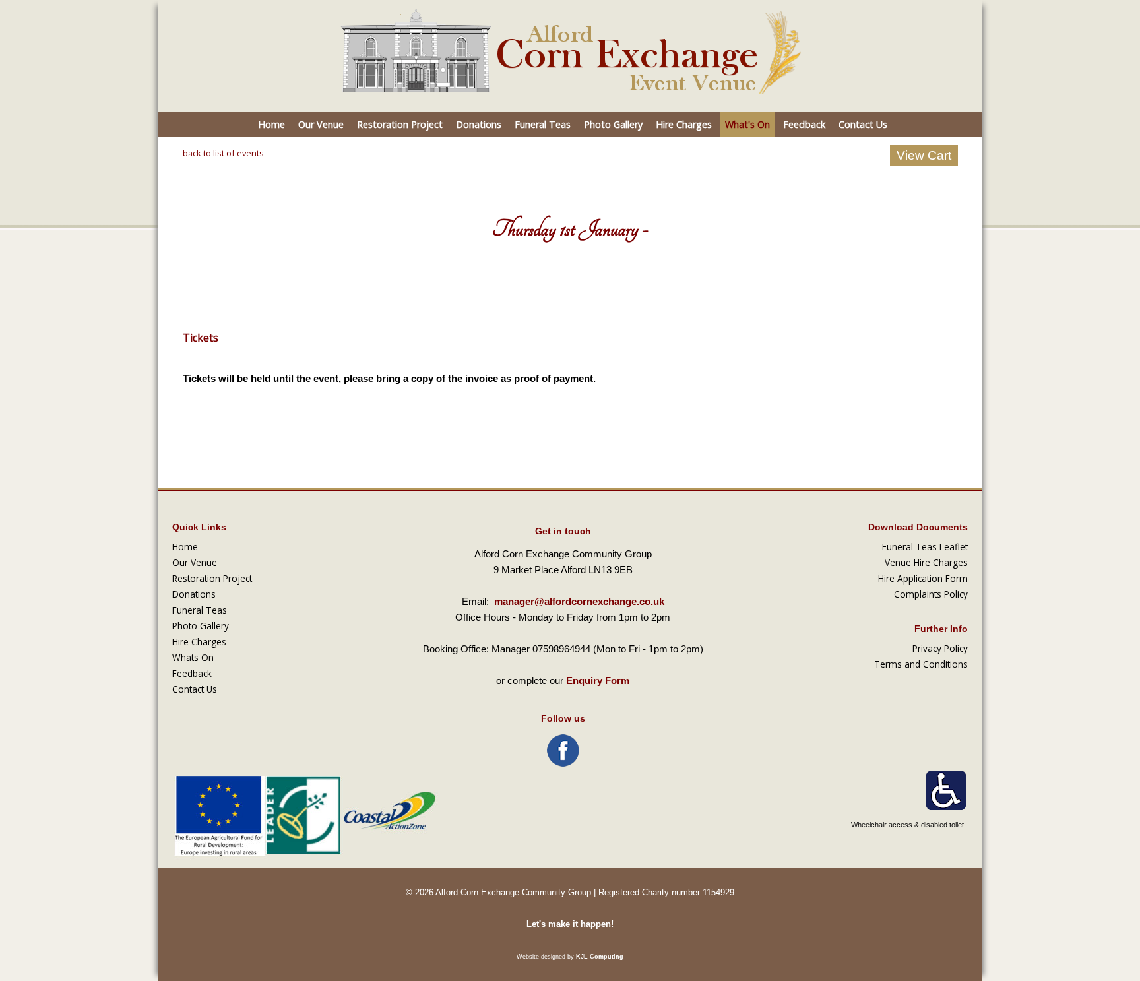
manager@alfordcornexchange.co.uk (579, 601)
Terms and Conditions (921, 664)
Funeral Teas (543, 124)
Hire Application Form (923, 578)
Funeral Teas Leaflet (925, 546)
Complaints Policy (931, 594)
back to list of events (223, 153)
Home (271, 124)
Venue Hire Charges (926, 562)
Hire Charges (684, 124)
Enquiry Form (597, 680)
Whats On (193, 657)
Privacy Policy (940, 648)
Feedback (804, 124)
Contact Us (863, 124)
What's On (747, 124)
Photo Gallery (613, 124)
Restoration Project (400, 124)
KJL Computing (599, 956)
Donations (478, 124)
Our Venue (321, 124)
